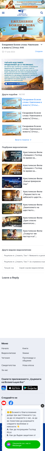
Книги (25, 348)
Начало (5, 348)
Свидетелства (9, 365)
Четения (6, 358)
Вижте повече (22, 140)
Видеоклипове (9, 353)
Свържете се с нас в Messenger (21, 444)
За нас (5, 370)
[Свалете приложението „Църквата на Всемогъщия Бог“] (4, 388)
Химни (25, 353)
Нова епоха (28, 365)
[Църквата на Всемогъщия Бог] (22, 13)
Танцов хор (9, 268)
